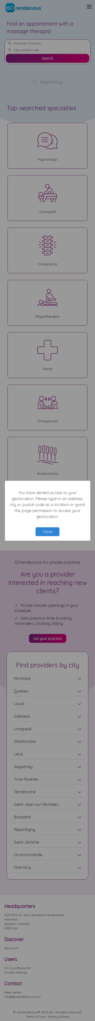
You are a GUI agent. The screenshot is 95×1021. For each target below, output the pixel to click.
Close (47, 531)
